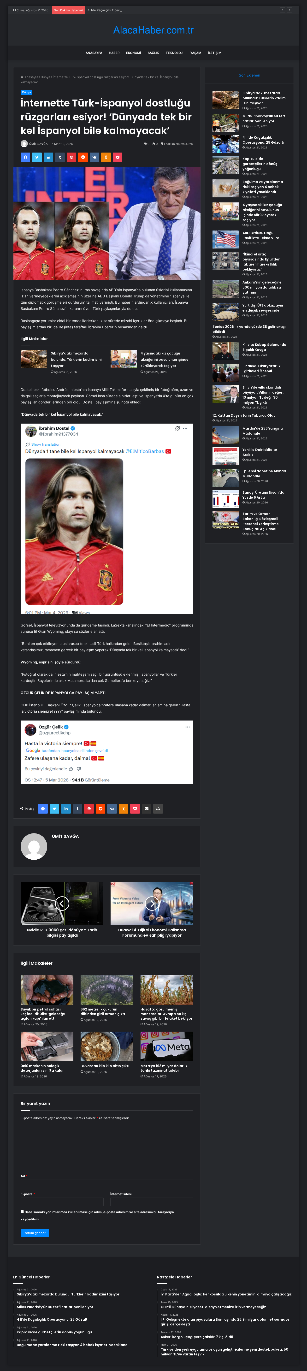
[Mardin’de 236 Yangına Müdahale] (226, 435)
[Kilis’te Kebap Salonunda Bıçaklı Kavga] (226, 351)
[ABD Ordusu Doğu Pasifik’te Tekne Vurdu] (226, 239)
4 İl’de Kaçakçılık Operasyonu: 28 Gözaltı (117, 10)
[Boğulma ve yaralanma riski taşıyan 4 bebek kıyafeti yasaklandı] (226, 188)
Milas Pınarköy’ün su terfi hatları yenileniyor (264, 119)
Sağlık (153, 53)
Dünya (45, 77)
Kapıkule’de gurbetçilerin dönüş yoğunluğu (259, 163)
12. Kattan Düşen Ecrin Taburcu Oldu (244, 415)
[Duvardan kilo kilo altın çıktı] (107, 1046)
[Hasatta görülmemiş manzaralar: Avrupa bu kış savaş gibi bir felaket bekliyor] (167, 990)
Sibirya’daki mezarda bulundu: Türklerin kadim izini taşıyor (76, 359)
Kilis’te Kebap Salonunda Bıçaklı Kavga (264, 347)
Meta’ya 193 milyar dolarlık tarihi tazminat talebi (164, 1068)
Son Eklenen (249, 75)
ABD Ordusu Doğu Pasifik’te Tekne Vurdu (262, 235)
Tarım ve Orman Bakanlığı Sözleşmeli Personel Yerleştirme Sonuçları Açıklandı (260, 521)
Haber (114, 53)
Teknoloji (174, 53)
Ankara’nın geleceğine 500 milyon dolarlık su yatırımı (262, 287)
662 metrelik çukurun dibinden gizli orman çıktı (103, 1011)
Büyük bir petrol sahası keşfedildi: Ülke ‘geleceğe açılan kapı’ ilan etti (43, 1014)
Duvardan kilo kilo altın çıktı (105, 1066)
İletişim (214, 53)
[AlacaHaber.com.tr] (153, 30)
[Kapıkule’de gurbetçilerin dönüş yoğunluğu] (226, 165)
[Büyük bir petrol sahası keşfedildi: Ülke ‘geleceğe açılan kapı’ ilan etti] (47, 990)
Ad (24, 1176)
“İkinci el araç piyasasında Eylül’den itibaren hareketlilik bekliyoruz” (261, 262)
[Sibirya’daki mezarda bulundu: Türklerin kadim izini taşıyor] (34, 359)
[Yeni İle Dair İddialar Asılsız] (226, 456)
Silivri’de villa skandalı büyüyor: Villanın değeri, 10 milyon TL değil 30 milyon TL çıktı (263, 395)
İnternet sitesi (121, 1194)
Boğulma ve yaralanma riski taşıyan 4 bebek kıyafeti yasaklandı (262, 186)
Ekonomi (133, 53)
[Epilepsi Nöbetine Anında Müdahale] (226, 478)
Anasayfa (94, 53)
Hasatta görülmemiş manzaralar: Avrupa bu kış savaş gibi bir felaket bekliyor (166, 1014)
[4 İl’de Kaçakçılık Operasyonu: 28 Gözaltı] (226, 144)
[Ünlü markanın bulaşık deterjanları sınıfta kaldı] (47, 1046)
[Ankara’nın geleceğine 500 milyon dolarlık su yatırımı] (226, 289)
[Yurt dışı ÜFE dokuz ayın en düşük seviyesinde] (226, 312)
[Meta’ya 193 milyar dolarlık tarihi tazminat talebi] (167, 1046)
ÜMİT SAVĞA (38, 144)
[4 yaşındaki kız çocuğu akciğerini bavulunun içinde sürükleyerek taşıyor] (124, 359)
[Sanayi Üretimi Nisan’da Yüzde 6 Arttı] (226, 499)
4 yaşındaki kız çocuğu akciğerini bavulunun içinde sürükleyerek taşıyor (165, 359)
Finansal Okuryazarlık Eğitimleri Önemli (261, 368)
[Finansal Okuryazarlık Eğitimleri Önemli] (226, 373)
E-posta (28, 1194)
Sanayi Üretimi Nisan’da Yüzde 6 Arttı (263, 495)
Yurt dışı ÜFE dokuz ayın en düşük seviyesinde (262, 308)
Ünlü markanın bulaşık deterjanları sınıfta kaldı (42, 1068)
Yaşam (195, 53)
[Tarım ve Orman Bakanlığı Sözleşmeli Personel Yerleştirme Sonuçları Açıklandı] (226, 520)
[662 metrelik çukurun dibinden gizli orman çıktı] (107, 990)
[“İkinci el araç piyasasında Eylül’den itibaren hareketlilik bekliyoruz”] (226, 261)
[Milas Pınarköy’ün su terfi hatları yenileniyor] (226, 123)
